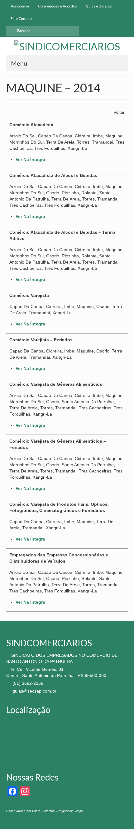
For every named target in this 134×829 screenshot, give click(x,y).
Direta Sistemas (43, 811)
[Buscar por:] (42, 31)
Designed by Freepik (69, 811)
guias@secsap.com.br (33, 691)
